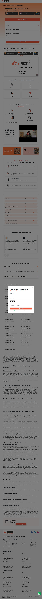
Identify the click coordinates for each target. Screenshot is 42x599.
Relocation (13, 305)
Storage (18, 305)
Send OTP (12, 301)
